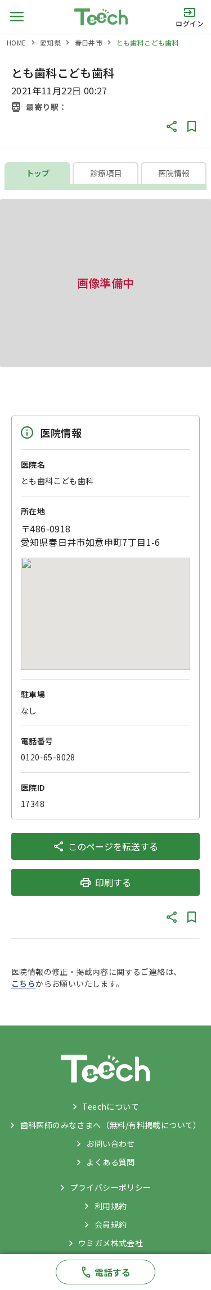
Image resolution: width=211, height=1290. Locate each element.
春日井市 (89, 42)
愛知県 (50, 42)
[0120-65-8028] (106, 1272)
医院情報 (174, 173)
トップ (38, 173)
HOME (16, 42)
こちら (23, 983)
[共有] (171, 126)
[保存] (192, 126)
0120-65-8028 (48, 757)
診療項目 (106, 173)
